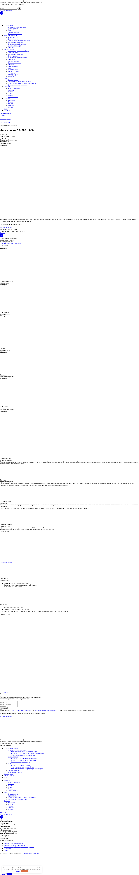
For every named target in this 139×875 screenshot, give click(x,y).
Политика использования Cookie (14, 845)
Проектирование (13, 80)
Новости (10, 102)
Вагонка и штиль (13, 52)
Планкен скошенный (14, 63)
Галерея (10, 107)
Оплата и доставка (14, 88)
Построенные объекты (15, 34)
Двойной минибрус (14, 61)
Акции (10, 93)
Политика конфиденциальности (14, 843)
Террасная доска (13, 69)
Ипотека (10, 92)
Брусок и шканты (13, 71)
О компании (12, 100)
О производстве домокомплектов (10, 243)
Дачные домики (13, 29)
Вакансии (11, 105)
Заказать (2, 233)
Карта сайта (7, 848)
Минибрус (11, 64)
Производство (8, 774)
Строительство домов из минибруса (23, 755)
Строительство (8, 25)
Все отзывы (4, 692)
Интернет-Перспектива (31, 853)
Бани (9, 30)
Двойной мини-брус (14, 46)
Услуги (6, 78)
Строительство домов (11, 748)
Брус (9, 68)
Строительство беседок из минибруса (23, 760)
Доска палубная (13, 66)
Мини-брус (11, 47)
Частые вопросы (13, 97)
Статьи (6, 850)
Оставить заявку (5, 113)
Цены (5, 109)
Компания (7, 98)
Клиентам (7, 86)
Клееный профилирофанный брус (19, 40)
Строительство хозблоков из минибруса (24, 758)
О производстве (13, 37)
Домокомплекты (13, 39)
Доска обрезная (12, 56)
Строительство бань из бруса (20, 765)
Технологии (11, 95)
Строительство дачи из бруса (20, 762)
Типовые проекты (13, 32)
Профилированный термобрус (17, 44)
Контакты (7, 110)
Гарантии (11, 90)
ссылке (17, 871)
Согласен (24, 871)
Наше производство (10, 35)
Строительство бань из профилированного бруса (27, 768)
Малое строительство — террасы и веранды (22, 83)
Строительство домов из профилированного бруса (27, 753)
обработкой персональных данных (46, 710)
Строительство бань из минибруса (22, 767)
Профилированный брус (15, 42)
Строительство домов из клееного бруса (24, 751)
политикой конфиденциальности (22, 710)
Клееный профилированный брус (18, 51)
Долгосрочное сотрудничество (17, 85)
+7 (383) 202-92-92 (6, 10)
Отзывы (10, 103)
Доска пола (11, 59)
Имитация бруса (13, 75)
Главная (2, 115)
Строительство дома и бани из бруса (19, 81)
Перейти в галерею (6, 562)
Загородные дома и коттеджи (17, 27)
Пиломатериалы (9, 49)
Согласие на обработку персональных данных (19, 847)
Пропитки (11, 76)
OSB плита (11, 73)
